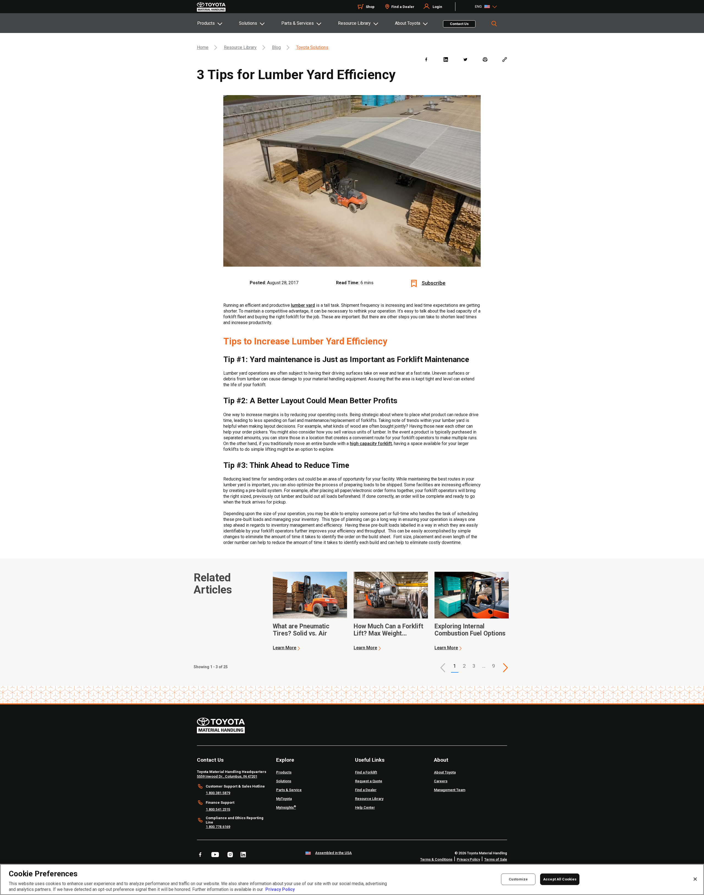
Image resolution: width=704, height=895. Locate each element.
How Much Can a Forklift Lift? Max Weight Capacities (388, 630)
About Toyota (407, 23)
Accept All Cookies (559, 879)
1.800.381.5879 (218, 793)
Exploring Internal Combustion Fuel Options (470, 630)
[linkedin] (445, 59)
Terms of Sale (495, 859)
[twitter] (465, 59)
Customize (518, 879)
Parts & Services (297, 23)
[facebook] (426, 59)
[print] (485, 59)
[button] (443, 668)
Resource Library (354, 23)
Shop (370, 7)
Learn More (284, 647)
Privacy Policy (468, 859)
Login (437, 7)
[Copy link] (504, 59)
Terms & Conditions (436, 859)
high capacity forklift (371, 443)
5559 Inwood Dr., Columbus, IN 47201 (227, 776)
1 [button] (454, 666)
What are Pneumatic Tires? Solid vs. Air (301, 630)
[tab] (218, 23)
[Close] (695, 879)
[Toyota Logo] (211, 7)
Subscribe (434, 283)
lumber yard (303, 305)
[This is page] (505, 668)
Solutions (248, 23)
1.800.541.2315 (218, 809)
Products (206, 23)
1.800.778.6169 (218, 827)
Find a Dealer (402, 7)
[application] (310, 611)
